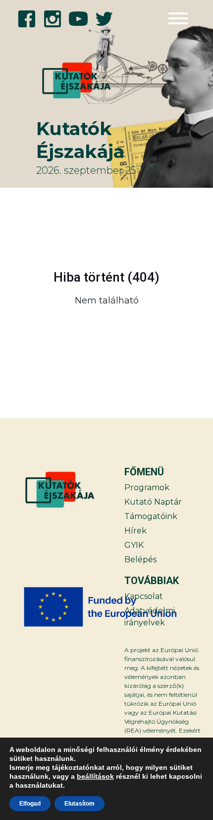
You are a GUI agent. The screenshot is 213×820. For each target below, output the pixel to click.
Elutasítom (79, 803)
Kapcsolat (143, 596)
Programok (146, 487)
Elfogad (30, 803)
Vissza (41, 325)
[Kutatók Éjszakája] (65, 80)
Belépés (140, 559)
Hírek (135, 530)
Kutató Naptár (153, 502)
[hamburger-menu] (178, 18)
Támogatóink (150, 516)
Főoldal (171, 325)
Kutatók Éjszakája (80, 139)
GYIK (134, 545)
